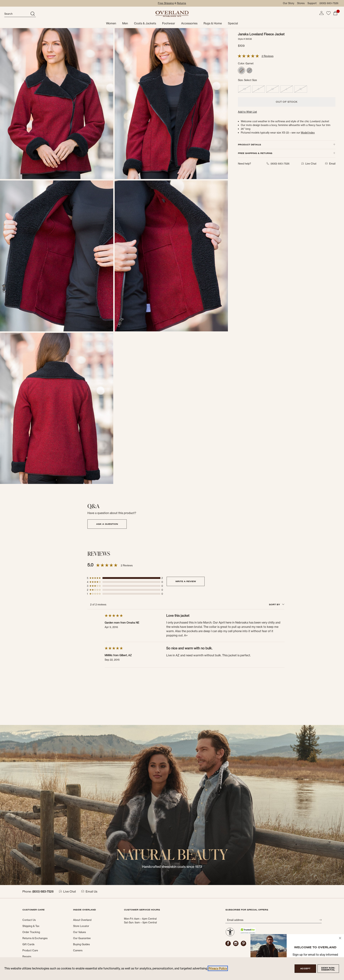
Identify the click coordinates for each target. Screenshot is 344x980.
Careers (77, 950)
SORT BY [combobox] (275, 604)
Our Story (288, 3)
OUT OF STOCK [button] (286, 102)
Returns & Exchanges (34, 938)
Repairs (26, 956)
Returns (181, 3)
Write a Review (185, 581)
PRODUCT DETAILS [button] (249, 144)
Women (111, 23)
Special (233, 23)
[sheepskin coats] (172, 805)
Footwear (168, 23)
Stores (301, 3)
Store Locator (81, 926)
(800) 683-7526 (328, 3)
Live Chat (69, 891)
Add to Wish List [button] (247, 112)
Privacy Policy (218, 968)
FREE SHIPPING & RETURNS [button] (255, 153)
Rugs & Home (213, 23)
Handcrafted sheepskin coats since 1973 (172, 867)
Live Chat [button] (310, 163)
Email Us (91, 891)
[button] (321, 13)
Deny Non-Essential (328, 969)
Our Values (79, 932)
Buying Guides (81, 944)
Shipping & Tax (30, 926)
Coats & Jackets (145, 23)
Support (312, 3)
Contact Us (29, 920)
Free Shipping (166, 3)
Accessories (189, 23)
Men (125, 23)
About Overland (82, 920)
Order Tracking (31, 932)
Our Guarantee (82, 938)
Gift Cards (28, 944)
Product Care (30, 950)
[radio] (241, 70)
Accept (305, 968)
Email (332, 163)
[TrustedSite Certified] (248, 930)
